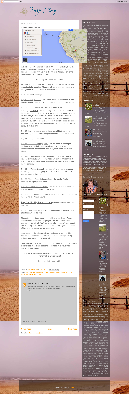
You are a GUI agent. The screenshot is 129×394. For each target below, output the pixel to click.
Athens (88, 31)
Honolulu (106, 56)
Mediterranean (104, 67)
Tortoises (92, 90)
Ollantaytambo (105, 70)
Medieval (97, 67)
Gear (89, 52)
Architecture (91, 30)
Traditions (97, 90)
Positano (106, 73)
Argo (102, 30)
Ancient (106, 28)
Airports (98, 27)
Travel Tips (96, 92)
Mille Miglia (93, 68)
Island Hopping (87, 59)
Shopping (98, 81)
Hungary (92, 57)
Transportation (104, 90)
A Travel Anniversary (99, 130)
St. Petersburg (92, 85)
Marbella (106, 65)
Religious (105, 76)
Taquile (95, 88)
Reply (29, 291)
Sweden (100, 86)
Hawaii (98, 54)
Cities (107, 38)
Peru (31, 274)
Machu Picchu (25, 274)
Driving (93, 45)
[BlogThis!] (52, 270)
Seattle (101, 80)
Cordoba (101, 39)
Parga (89, 72)
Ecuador (46, 272)
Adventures (105, 25)
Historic (95, 56)
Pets (84, 73)
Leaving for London (98, 140)
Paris (93, 72)
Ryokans (106, 78)
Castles (100, 36)
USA (103, 93)
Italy (99, 59)
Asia (84, 31)
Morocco (99, 68)
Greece (93, 54)
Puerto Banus (97, 75)
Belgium (103, 33)
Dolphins (88, 45)
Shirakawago (91, 81)
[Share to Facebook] (56, 270)
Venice (85, 95)
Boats (33, 272)
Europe (101, 47)
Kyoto (88, 62)
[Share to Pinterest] (58, 270)
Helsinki (85, 56)
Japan (85, 60)
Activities (97, 25)
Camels (85, 36)
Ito (101, 59)
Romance (95, 78)
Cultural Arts (95, 41)
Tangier (90, 88)
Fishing (100, 49)
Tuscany (103, 91)
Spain (85, 85)
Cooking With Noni (87, 39)
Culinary (86, 41)
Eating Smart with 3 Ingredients (99, 104)
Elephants (86, 47)
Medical (91, 67)
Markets (85, 67)
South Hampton (104, 83)
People (102, 72)
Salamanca (95, 80)
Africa (84, 27)
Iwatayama (105, 59)
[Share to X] (54, 270)
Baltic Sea (105, 31)
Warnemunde (97, 95)
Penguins (97, 72)
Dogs (84, 45)
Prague (85, 75)
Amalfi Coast (92, 28)
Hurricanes (99, 57)
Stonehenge (105, 85)
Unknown (30, 283)
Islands (95, 59)
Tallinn (85, 88)
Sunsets (85, 86)
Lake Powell (95, 62)
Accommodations (88, 25)
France (94, 51)
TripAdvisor (94, 167)
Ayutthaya (99, 31)
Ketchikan (97, 60)
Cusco (102, 41)
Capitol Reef (90, 36)
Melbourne (86, 68)
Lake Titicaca (69, 272)
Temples (100, 88)
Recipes (99, 77)
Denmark (92, 43)
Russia (101, 78)
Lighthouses (102, 63)
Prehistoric (90, 75)
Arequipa (97, 30)
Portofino (101, 73)
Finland (96, 49)
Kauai (93, 60)
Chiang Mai (102, 38)
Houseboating (86, 57)
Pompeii (97, 73)
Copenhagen (95, 39)
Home (49, 329)
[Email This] (50, 270)
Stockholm (99, 85)
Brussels (100, 34)
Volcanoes (90, 95)
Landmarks (86, 64)
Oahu (99, 70)
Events (106, 47)
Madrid (101, 65)
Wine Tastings (90, 97)
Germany (93, 52)
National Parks (87, 70)
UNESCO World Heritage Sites (92, 93)
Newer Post (26, 329)
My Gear (106, 68)
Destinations (39, 272)
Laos (91, 63)
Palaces (85, 72)
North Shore (94, 70)
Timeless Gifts (86, 90)
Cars (97, 36)
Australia (93, 31)
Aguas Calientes (91, 27)
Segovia (106, 80)
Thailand (105, 88)
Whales (106, 95)
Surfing (91, 86)
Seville (85, 81)
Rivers (85, 78)
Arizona (106, 30)
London (85, 65)
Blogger (72, 387)
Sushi (95, 86)
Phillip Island (89, 73)
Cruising (106, 39)
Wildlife (85, 97)
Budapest (105, 34)
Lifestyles (96, 63)
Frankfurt (99, 51)
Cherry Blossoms (94, 38)
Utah (107, 93)
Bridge (96, 34)
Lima (107, 63)
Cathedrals (105, 36)
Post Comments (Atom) (36, 333)
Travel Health (87, 91)
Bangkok (85, 33)
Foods (90, 51)
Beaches (97, 33)
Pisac (93, 73)
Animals (85, 30)
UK (107, 91)
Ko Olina (103, 60)
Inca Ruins (105, 57)
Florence (85, 51)
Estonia (96, 47)
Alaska (84, 28)
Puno (103, 75)
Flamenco (106, 49)
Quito (106, 75)
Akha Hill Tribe (104, 27)
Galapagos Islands (54, 272)
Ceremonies (86, 38)
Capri (94, 36)
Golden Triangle (100, 52)
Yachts (96, 97)
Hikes (89, 56)
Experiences (87, 49)
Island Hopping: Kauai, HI (100, 117)
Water (102, 95)
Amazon (28, 272)
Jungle (63, 272)
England (91, 47)
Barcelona (91, 33)
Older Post (72, 329)
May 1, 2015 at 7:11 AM (41, 283)
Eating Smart (99, 45)
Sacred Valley (87, 80)
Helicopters (105, 54)
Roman (90, 78)
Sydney (106, 86)
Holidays (100, 56)
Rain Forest (86, 76)
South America (38, 274)
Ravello (93, 76)
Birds (88, 34)
